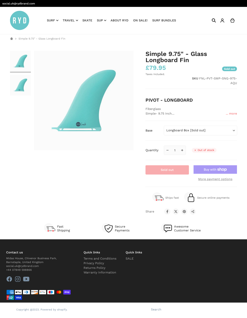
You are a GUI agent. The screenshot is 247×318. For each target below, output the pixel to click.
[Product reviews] (166, 80)
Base (148, 130)
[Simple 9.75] (20, 61)
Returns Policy (94, 268)
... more (231, 113)
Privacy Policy (94, 263)
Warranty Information (100, 272)
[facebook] (9, 279)
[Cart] (232, 20)
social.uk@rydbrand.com (18, 3)
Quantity (151, 150)
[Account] (222, 20)
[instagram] (18, 279)
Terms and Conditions (100, 258)
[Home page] (11, 38)
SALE (130, 258)
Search (156, 309)
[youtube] (26, 279)
